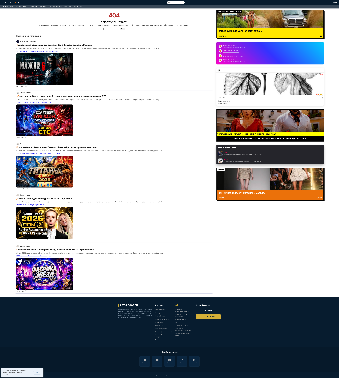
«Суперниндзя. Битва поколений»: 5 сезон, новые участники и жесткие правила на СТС (61, 96)
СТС (37, 102)
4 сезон (22, 153)
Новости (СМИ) (8, 6)
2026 (18, 153)
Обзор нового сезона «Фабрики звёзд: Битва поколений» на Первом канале (55, 249)
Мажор (42, 51)
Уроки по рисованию (227, 70)
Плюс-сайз (42, 6)
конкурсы (32, 205)
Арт (20, 6)
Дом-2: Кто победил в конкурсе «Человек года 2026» (44, 198)
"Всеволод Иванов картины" (231, 52)
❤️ (317, 94)
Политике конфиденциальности (17, 375)
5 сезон (18, 102)
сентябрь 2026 (27, 102)
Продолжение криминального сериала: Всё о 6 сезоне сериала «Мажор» (54, 45)
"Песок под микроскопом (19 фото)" (233, 56)
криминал (36, 51)
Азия (49, 6)
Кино (65, 6)
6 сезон (22, 51)
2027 (18, 51)
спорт (34, 102)
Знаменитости (57, 6)
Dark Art (25, 6)
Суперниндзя (44, 102)
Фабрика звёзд (43, 256)
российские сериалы (52, 51)
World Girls (33, 6)
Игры (70, 6)
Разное (76, 6)
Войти (335, 2)
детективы (29, 51)
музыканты (24, 256)
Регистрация (209, 316)
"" (243, 154)
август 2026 (20, 205)
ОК (37, 372)
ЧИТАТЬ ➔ (222, 36)
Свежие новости (25, 92)
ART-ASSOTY (11, 2)
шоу (51, 102)
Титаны (50, 153)
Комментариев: (222, 103)
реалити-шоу (40, 205)
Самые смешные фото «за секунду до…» (241, 31)
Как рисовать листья (224, 101)
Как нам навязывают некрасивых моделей (242, 193)
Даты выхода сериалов (28, 41)
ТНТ (55, 153)
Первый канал (33, 256)
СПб (15, 6)
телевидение (43, 153)
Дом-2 (27, 205)
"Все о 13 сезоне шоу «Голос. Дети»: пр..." (234, 47)
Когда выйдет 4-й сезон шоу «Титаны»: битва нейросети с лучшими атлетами (56, 147)
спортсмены (34, 153)
